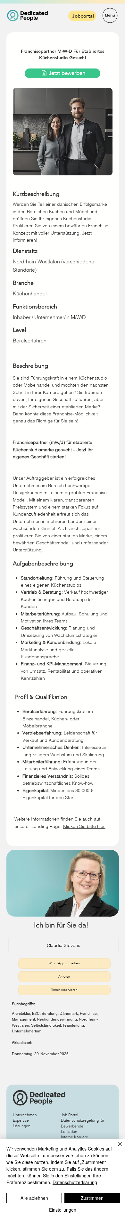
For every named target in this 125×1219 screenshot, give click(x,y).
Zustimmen (92, 1198)
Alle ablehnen (34, 1198)
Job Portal (69, 1114)
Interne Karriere (74, 1137)
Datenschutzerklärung (75, 1182)
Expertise (21, 1120)
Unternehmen (25, 1114)
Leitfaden (69, 1131)
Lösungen (21, 1125)
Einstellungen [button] (62, 1210)
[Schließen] (116, 1148)
